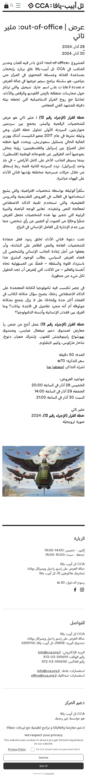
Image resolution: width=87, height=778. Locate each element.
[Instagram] (82, 589)
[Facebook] (75, 589)
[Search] (12, 5)
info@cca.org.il (49, 652)
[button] (6, 5)
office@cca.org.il (44, 675)
